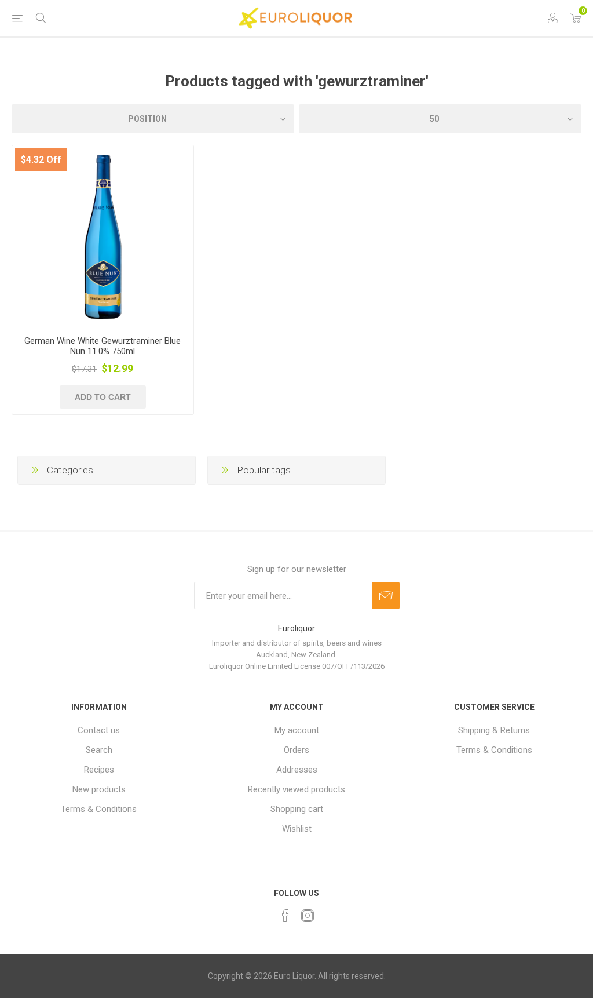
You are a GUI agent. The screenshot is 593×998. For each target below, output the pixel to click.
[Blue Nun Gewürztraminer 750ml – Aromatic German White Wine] (102, 236)
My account (296, 730)
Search (99, 750)
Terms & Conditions (99, 809)
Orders (296, 750)
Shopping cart (296, 809)
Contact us (99, 730)
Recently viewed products (296, 789)
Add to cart (103, 397)
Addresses (296, 769)
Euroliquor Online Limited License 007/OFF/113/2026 (297, 666)
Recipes (99, 769)
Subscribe (386, 595)
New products (99, 789)
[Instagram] (307, 915)
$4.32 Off (41, 159)
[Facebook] (285, 915)
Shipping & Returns (494, 730)
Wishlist (297, 829)
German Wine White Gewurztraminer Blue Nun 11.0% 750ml (102, 346)
